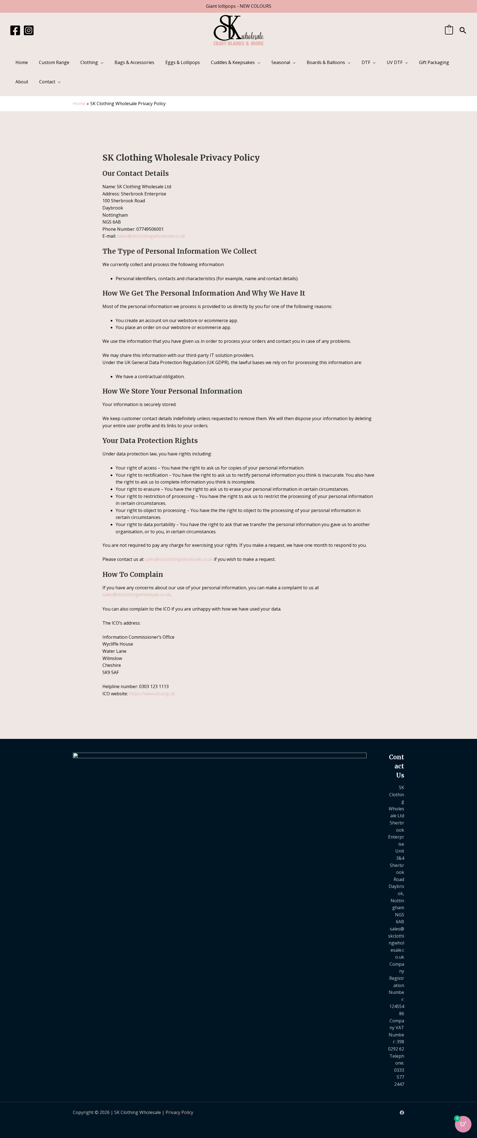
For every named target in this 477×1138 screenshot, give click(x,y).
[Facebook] (15, 30)
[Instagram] (28, 30)
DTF (366, 62)
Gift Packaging (434, 62)
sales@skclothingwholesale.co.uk (151, 236)
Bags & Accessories (134, 62)
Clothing (89, 62)
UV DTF (394, 62)
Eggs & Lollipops (182, 62)
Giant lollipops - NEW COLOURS (238, 6)
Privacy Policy (179, 1112)
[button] (463, 30)
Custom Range (54, 62)
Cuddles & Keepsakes (233, 62)
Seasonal (280, 62)
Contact (47, 82)
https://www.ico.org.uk (152, 694)
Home (21, 62)
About (21, 82)
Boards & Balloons (326, 62)
